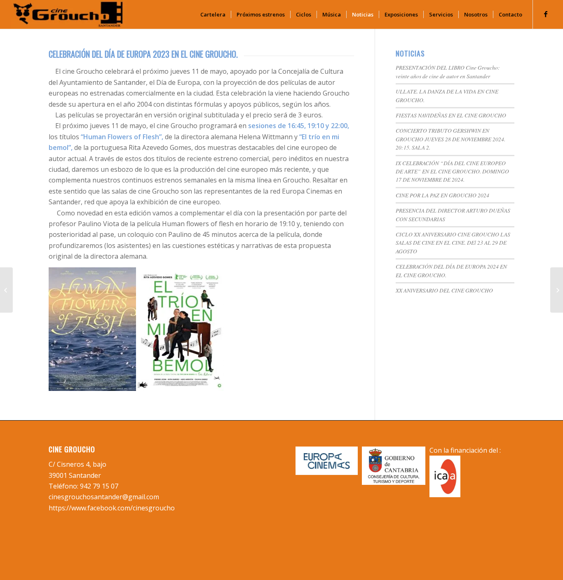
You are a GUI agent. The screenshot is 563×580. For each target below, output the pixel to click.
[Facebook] (546, 14)
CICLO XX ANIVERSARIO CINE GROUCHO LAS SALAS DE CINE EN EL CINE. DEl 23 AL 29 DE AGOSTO (453, 242)
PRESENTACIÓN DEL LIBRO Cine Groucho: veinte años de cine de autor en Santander (448, 71)
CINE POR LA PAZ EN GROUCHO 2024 (442, 195)
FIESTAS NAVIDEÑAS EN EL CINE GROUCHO (451, 115)
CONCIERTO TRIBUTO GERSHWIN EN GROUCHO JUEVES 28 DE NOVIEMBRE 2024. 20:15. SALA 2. (450, 138)
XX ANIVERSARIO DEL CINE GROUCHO (444, 290)
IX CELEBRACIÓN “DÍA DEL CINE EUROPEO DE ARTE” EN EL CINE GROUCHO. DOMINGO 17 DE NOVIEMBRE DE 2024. (452, 171)
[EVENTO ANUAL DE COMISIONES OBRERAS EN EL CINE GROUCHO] (6, 290)
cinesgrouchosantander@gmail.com (104, 496)
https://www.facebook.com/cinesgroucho (112, 507)
